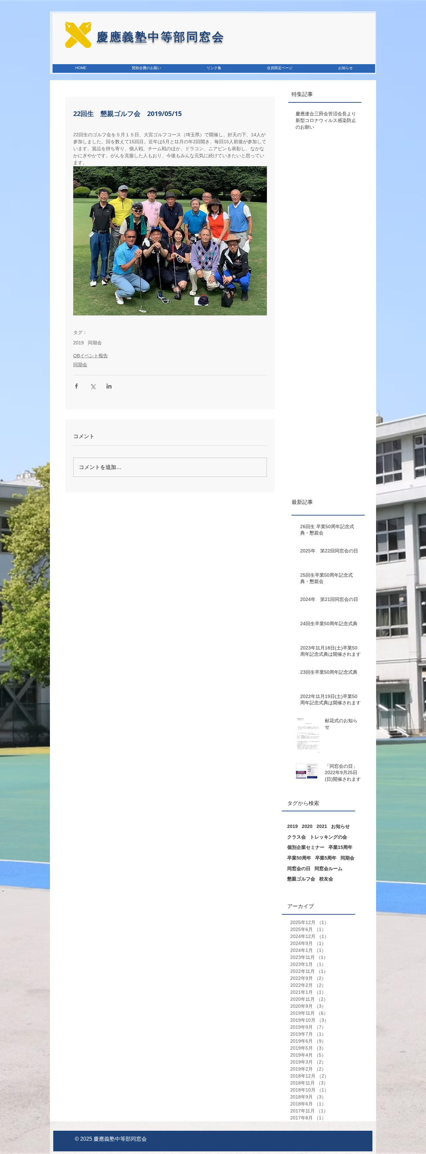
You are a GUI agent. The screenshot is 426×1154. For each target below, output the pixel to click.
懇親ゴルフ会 (301, 878)
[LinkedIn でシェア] (109, 386)
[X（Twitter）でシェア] (93, 386)
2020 (307, 826)
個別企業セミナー (305, 847)
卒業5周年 (325, 858)
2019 (78, 342)
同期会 (95, 342)
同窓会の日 (299, 868)
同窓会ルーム (328, 868)
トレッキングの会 (328, 837)
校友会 (326, 878)
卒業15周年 (340, 847)
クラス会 (296, 837)
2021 (322, 826)
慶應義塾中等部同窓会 (120, 1139)
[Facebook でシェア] (76, 386)
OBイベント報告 (90, 355)
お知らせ (340, 826)
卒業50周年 (299, 858)
